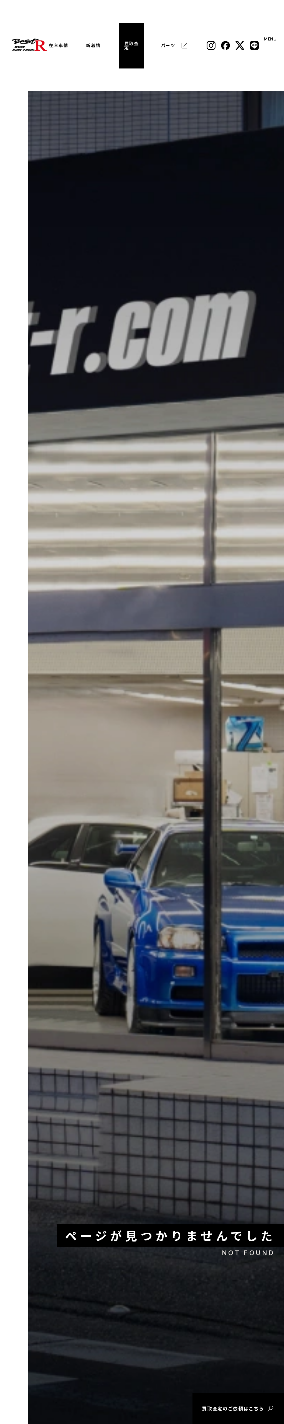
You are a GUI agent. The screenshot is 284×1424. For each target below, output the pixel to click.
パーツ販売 (168, 45)
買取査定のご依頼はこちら (233, 1408)
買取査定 (131, 45)
